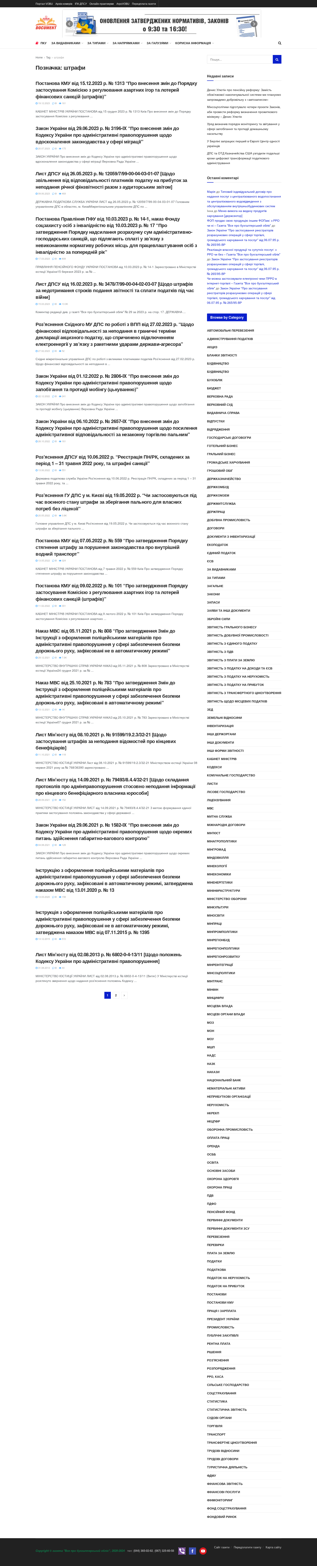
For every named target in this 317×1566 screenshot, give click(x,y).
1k (63, 709)
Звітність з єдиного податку (232, 643)
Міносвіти (215, 915)
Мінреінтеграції (220, 964)
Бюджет (214, 388)
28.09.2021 (44, 799)
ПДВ (210, 1195)
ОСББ (211, 1154)
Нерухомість (218, 1105)
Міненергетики (219, 882)
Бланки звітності (222, 355)
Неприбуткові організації (229, 1096)
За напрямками (126, 43)
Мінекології (217, 866)
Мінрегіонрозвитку (223, 956)
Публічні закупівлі (223, 1335)
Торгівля (214, 1426)
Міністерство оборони (226, 899)
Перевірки (215, 1245)
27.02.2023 (44, 351)
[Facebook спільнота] (192, 1551)
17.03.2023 (44, 258)
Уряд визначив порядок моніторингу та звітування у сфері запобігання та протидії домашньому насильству (243, 129)
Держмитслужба (221, 503)
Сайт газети (221, 1547)
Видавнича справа (223, 413)
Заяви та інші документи (228, 610)
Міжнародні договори (226, 825)
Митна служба (219, 816)
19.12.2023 (44, 103)
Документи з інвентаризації (231, 536)
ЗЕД (210, 709)
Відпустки (215, 421)
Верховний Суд (220, 404)
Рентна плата (218, 1343)
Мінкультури (217, 907)
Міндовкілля (218, 857)
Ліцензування (219, 800)
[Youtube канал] (203, 1551)
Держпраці (216, 511)
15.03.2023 (44, 304)
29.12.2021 (44, 657)
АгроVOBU (122, 3)
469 (63, 193)
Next (254, 23)
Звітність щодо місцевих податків (237, 701)
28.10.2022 (44, 441)
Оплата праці (218, 1137)
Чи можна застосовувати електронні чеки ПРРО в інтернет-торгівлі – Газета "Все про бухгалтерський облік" (243, 283)
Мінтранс (215, 981)
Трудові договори (222, 1459)
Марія (211, 191)
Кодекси (214, 767)
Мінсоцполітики (221, 973)
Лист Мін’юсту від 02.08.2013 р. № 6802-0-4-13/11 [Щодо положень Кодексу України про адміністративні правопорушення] (109, 957)
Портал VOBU (44, 3)
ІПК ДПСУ (81, 3)
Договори (215, 528)
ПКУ (44, 43)
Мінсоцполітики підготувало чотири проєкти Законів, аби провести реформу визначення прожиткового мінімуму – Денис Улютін (244, 112)
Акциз (212, 347)
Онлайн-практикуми (101, 3)
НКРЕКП (213, 1113)
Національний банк (224, 1080)
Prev (69, 23)
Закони (213, 594)
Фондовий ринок (222, 1516)
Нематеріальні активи (226, 1088)
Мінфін (212, 989)
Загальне (215, 586)
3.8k (64, 515)
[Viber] (181, 1551)
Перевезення (218, 1236)
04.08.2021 (44, 844)
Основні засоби (221, 1170)
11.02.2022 (44, 605)
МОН (210, 1030)
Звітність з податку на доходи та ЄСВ (239, 668)
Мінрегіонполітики (223, 948)
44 (62, 967)
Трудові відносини (223, 1450)
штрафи (59, 57)
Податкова (216, 1269)
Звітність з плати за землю (231, 660)
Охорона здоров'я (223, 1179)
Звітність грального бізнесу (232, 627)
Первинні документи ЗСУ (228, 1228)
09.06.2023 (44, 193)
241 (63, 396)
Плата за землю (221, 1253)
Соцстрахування (221, 1393)
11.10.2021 (44, 754)
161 (63, 103)
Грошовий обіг (220, 470)
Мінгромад (216, 849)
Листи (212, 783)
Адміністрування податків (230, 339)
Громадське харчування (228, 462)
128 (63, 844)
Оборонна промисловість (230, 1129)
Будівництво (218, 363)
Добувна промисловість (228, 520)
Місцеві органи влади (226, 1014)
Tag (48, 57)
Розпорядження (221, 1368)
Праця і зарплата (221, 1311)
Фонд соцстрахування (226, 1508)
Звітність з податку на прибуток (235, 684)
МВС (210, 808)
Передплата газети (144, 3)
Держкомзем (218, 495)
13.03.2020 (44, 896)
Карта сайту (273, 1547)
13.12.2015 (44, 939)
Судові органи (219, 1418)
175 (63, 148)
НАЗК (211, 1063)
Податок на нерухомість (228, 1278)
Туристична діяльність (227, 1467)
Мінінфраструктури (223, 890)
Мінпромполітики (222, 932)
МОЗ (210, 1022)
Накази (213, 1072)
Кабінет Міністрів (222, 759)
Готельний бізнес (222, 446)
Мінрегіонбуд (218, 940)
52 (62, 351)
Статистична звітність (227, 1409)
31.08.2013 (44, 967)
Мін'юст (213, 833)
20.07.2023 (44, 148)
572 (63, 939)
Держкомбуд (218, 487)
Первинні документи (225, 1220)
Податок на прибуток (226, 1286)
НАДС (211, 1055)
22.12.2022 (44, 396)
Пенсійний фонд (221, 1212)
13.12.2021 (44, 709)
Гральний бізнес (221, 454)
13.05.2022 (44, 560)
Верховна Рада (220, 396)
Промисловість (220, 1327)
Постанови (216, 1294)
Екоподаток (217, 544)
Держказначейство (224, 479)
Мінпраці (214, 923)
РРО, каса (215, 1376)
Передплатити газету (247, 1547)
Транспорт (216, 1434)
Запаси (213, 602)
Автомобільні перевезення (230, 330)
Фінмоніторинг (220, 1500)
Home (39, 57)
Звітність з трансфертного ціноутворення (244, 693)
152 (63, 799)
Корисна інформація (193, 43)
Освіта (212, 1162)
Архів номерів (63, 3)
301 (63, 605)
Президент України (223, 1319)
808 (63, 258)
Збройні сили (218, 619)
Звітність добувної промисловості (237, 635)
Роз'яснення (218, 1360)
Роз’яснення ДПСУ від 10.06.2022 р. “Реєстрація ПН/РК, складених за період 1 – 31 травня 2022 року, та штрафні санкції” (113, 460)
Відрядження (218, 429)
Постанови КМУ (220, 1302)
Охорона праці (219, 1187)
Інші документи (220, 742)
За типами (96, 43)
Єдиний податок (221, 553)
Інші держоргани (221, 734)
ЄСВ (210, 561)
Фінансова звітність (225, 1483)
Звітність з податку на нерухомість (238, 676)
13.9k (64, 304)
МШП (211, 1047)
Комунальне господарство (231, 775)
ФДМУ (211, 1475)
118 (63, 754)
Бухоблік (215, 380)
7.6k (64, 657)
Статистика (217, 1401)
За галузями (157, 43)
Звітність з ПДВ (220, 651)
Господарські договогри (229, 437)
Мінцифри (215, 997)
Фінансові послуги (223, 1492)
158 (63, 896)
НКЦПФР (213, 1121)
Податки (214, 1261)
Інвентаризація (220, 726)
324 (63, 560)
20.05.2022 (44, 515)
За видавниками (65, 43)
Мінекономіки (219, 874)
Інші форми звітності (225, 750)
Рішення (214, 1352)
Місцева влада (220, 1006)
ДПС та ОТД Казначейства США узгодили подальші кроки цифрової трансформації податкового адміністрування (243, 158)
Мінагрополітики (222, 841)
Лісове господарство (226, 792)
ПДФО (211, 1203)
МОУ (210, 1039)
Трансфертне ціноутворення (232, 1442)
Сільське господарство (228, 1385)
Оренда (213, 1146)
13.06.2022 (44, 470)
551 (63, 470)
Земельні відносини (224, 717)
